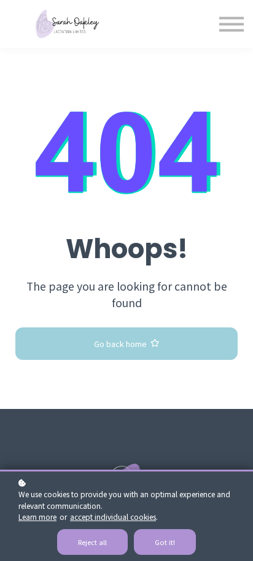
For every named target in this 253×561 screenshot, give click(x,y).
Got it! (165, 542)
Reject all (92, 542)
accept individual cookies (113, 516)
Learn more (37, 516)
